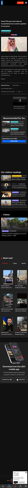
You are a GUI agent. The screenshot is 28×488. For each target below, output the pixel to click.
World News (14, 184)
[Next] (26, 227)
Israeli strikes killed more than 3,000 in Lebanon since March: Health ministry (19, 203)
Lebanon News (15, 192)
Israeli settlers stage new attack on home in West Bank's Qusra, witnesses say (17, 125)
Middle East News (14, 121)
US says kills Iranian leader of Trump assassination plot (19, 186)
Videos (6, 215)
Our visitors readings (11, 172)
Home (3, 486)
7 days (15, 263)
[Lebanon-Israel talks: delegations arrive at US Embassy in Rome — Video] (14, 227)
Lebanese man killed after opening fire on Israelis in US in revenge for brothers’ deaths (19, 195)
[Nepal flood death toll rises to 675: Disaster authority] (21, 302)
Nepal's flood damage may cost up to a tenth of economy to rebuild (7, 310)
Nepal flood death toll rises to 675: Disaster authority (21, 310)
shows (20, 486)
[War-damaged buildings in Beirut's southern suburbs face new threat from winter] (21, 279)
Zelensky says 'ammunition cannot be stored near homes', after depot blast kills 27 (6, 333)
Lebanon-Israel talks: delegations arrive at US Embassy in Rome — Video (14, 234)
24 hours (5, 263)
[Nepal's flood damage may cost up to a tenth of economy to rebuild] (7, 302)
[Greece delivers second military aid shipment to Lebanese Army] (7, 279)
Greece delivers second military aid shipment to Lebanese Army (7, 287)
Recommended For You (14, 118)
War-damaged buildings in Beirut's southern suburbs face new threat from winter (19, 179)
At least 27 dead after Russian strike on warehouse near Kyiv (21, 333)
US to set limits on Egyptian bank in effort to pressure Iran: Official (17, 133)
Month (24, 263)
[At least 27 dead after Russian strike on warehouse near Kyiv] (21, 326)
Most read (8, 258)
